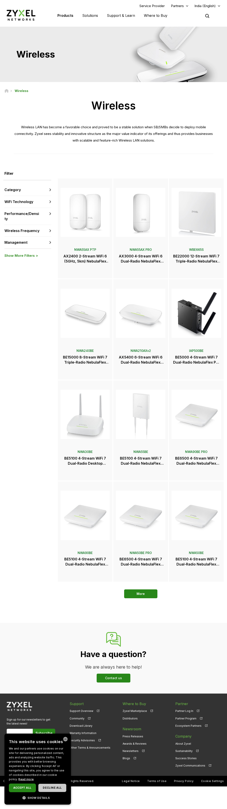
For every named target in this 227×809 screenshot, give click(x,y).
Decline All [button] (52, 787)
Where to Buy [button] (155, 15)
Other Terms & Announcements (90, 747)
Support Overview (81, 711)
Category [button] (12, 190)
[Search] (207, 16)
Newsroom (132, 729)
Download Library (81, 725)
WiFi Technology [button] (18, 201)
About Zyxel (183, 743)
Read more (26, 779)
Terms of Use (156, 781)
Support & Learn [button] (121, 15)
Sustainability (184, 751)
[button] (38, 797)
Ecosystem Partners (188, 725)
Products (65, 15)
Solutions (90, 15)
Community (77, 718)
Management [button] (15, 242)
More (141, 594)
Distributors (130, 718)
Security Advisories (82, 740)
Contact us (113, 678)
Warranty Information (83, 733)
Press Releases (133, 736)
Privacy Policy (184, 781)
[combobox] (65, 739)
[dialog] (37, 769)
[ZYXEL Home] (21, 15)
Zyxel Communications (190, 765)
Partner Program (185, 718)
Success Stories (186, 758)
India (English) (205, 6)
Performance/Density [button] (21, 216)
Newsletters (131, 751)
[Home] (6, 91)
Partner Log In (184, 711)
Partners (177, 6)
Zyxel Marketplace (135, 711)
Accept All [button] (22, 787)
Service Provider (152, 6)
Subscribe (44, 733)
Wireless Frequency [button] (21, 230)
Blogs (126, 758)
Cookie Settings (212, 781)
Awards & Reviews (135, 743)
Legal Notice (131, 781)
